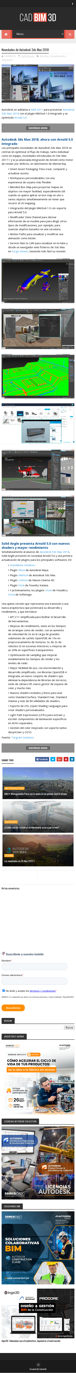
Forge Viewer (20, 251)
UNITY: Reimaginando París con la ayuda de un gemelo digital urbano (35, 794)
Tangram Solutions (22, 737)
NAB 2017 (37, 109)
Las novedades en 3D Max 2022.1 (19, 861)
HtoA (48, 590)
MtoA (21, 570)
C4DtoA (23, 580)
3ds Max (44, 56)
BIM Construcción (14, 788)
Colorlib (42, 1369)
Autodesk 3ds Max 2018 (54, 552)
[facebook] (72, 4)
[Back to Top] (38, 1365)
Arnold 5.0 (20, 117)
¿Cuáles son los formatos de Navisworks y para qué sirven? (31, 827)
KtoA (21, 585)
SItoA (11, 594)
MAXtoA (23, 575)
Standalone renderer (22, 565)
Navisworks (11, 822)
